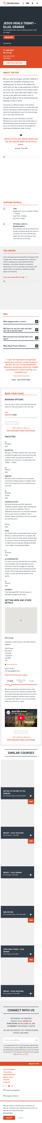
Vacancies (6, 1080)
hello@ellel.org (27, 1023)
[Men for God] (31, 914)
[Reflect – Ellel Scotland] (31, 835)
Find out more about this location (16, 675)
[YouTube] (9, 1086)
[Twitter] (6, 1086)
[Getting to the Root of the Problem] (31, 796)
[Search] (23, 3)
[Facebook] (3, 1086)
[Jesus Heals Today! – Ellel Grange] (31, 954)
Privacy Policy (23, 1054)
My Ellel (13, 1052)
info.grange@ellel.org (12, 671)
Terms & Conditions (9, 1069)
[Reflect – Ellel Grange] (31, 875)
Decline (20, 1118)
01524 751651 (9, 668)
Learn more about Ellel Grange (13, 277)
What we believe (8, 1077)
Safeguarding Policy (9, 1075)
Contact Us (6, 1082)
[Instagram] (12, 1086)
